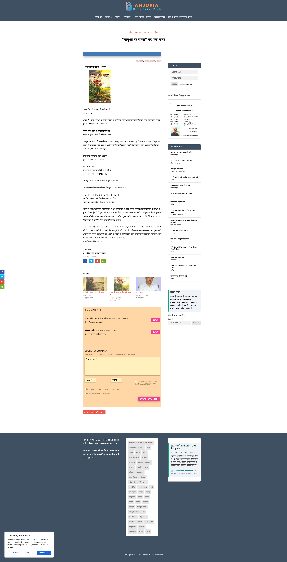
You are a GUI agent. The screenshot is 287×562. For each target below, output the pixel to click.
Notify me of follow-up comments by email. (103, 389)
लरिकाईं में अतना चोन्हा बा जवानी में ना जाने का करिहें (184, 221)
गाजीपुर (144, 457)
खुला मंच (193, 305)
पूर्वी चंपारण (132, 492)
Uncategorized (175, 171)
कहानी (172, 215)
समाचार (148, 17)
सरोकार (107, 17)
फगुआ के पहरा (150, 61)
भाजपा (145, 502)
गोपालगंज (132, 462)
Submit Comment (149, 399)
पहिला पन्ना (98, 17)
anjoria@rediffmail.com (106, 443)
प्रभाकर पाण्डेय (90, 330)
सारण (141, 532)
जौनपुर (131, 472)
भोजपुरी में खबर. (134, 512)
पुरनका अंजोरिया (159, 17)
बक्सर (141, 492)
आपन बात (193, 302)
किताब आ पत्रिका (175, 300)
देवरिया (143, 477)
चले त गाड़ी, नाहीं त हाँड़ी (178, 202)
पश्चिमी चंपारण (142, 487)
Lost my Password (186, 84)
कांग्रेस (138, 453)
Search (170, 319)
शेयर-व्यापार (139, 17)
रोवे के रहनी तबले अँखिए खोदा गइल (181, 194)
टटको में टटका (133, 477)
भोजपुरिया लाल (174, 163)
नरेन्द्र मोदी (132, 482)
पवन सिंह (132, 487)
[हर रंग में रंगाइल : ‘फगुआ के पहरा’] (95, 284)
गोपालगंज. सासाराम (144, 462)
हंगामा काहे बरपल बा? (177, 258)
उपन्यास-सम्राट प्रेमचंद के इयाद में (180, 185)
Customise (14, 553)
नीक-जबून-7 (140, 292)
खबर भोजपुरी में (134, 457)
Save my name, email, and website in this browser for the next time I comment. (146, 383)
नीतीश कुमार (142, 482)
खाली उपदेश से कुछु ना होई (179, 276)
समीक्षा (150, 32)
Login (174, 84)
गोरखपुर (131, 467)
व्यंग (182, 308)
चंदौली (139, 467)
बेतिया (131, 502)
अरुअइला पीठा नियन (177, 169)
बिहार (147, 497)
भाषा (144, 32)
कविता (131, 32)
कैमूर (144, 453)
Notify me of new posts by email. (99, 394)
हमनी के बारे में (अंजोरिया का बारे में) (180, 17)
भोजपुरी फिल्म (141, 507)
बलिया (140, 497)
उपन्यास (172, 305)
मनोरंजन (173, 233)
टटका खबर (140, 472)
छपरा (146, 467)
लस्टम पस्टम (149, 522)
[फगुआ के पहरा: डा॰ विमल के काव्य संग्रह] (122, 284)
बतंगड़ (148, 492)
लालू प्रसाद (132, 527)
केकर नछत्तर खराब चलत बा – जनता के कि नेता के (183, 267)
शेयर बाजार (132, 532)
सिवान (148, 532)
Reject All (29, 553)
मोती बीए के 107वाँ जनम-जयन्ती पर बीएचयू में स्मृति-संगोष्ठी (184, 248)
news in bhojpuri (136, 448)
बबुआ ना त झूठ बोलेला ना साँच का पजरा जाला (183, 211)
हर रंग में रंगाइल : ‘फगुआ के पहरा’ (93, 292)
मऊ (144, 512)
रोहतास (140, 522)
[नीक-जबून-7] (148, 284)
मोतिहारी (131, 522)
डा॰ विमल (139, 61)
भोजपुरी (131, 507)
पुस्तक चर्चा (138, 32)
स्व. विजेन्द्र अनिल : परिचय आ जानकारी (182, 161)
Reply (155, 320)
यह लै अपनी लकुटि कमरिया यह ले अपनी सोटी (184, 177)
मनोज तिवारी (133, 517)
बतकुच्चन (132, 497)
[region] (29, 545)
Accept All (43, 553)
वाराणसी (141, 527)
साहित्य (117, 17)
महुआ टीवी (143, 517)
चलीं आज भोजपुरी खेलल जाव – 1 (181, 239)
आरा (148, 448)
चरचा (172, 225)
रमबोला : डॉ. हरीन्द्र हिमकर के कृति (181, 152)
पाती (151, 487)
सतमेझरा (127, 17)
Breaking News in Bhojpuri (140, 443)
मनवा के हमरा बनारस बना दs (179, 231)
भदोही (138, 502)
